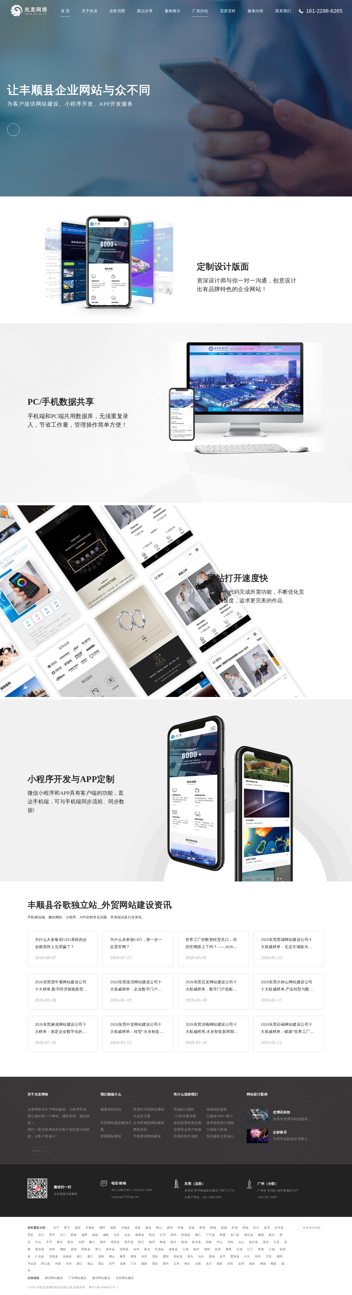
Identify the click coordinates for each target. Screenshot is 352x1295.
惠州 (170, 1227)
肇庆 (60, 1242)
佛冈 (102, 1227)
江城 (272, 1249)
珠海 (184, 1242)
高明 (280, 1256)
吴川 (41, 1235)
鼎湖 (74, 1249)
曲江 (80, 1263)
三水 (133, 1263)
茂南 (245, 1227)
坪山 (220, 1242)
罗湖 (235, 1227)
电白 (187, 1263)
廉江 (92, 1242)
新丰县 (196, 1242)
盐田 (218, 1249)
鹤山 (159, 1227)
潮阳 (207, 1249)
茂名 (266, 1242)
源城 (224, 1227)
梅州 (152, 1242)
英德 (261, 1249)
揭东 (252, 1263)
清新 (138, 1227)
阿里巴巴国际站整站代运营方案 (149, 1113)
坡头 (190, 1256)
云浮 (163, 1235)
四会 (155, 1263)
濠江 (80, 1256)
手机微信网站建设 (147, 1136)
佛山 (112, 1256)
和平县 (129, 1242)
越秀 (84, 1235)
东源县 (53, 1256)
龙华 (52, 1249)
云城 (239, 1249)
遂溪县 (173, 1249)
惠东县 (39, 1249)
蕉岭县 (178, 1256)
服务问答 (255, 11)
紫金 (148, 1227)
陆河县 (248, 1235)
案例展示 (173, 11)
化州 (258, 1256)
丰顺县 (90, 1227)
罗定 (31, 1235)
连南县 (67, 1256)
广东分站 (200, 11)
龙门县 (234, 1235)
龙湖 (123, 1263)
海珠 (113, 1227)
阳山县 (45, 1263)
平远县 (32, 1263)
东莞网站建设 (125, 1278)
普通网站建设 (111, 1136)
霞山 (101, 1263)
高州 (166, 1263)
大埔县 (125, 1227)
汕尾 (198, 1263)
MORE (37, 1151)
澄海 (230, 1242)
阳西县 (86, 1249)
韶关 (173, 1242)
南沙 (272, 1235)
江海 (185, 1249)
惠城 (212, 1256)
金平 (223, 1256)
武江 (256, 1227)
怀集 (181, 1227)
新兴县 (253, 1242)
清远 (155, 1256)
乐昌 (117, 1235)
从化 (128, 1235)
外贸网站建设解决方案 (116, 1126)
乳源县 (159, 1249)
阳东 (152, 1235)
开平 (49, 1242)
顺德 (163, 1242)
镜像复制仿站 (111, 1109)
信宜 (144, 1256)
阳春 (209, 1242)
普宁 (67, 1227)
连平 (112, 1263)
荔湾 (267, 1227)
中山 (38, 1242)
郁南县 (185, 1235)
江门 (250, 1249)
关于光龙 (89, 11)
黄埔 (133, 1256)
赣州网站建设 (101, 1278)
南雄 (95, 1235)
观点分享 (145, 11)
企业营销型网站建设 (149, 1123)
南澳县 (139, 1235)
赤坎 (230, 1263)
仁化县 (39, 1256)
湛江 (98, 1249)
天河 (69, 1263)
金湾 (241, 1263)
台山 (241, 1242)
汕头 (201, 1256)
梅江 (198, 1235)
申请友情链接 (312, 1227)
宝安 (269, 1256)
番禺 (229, 1249)
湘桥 (106, 1235)
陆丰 (71, 1242)
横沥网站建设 (54, 1278)
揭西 (144, 1263)
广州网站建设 (78, 1278)
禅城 (213, 1227)
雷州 (173, 1235)
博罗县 (115, 1242)
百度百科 (228, 11)
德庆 (220, 1263)
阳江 (141, 1242)
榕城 (74, 1235)
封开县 (279, 1227)
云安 (276, 1242)
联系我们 (283, 11)
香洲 (202, 1227)
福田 (78, 1227)
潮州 (103, 1242)
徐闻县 (124, 1249)
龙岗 (101, 1256)
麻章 (123, 1256)
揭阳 (261, 1235)
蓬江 (90, 1256)
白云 (247, 1256)
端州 (196, 1249)
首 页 (65, 11)
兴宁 (56, 1227)
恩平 (52, 1235)
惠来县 (234, 1256)
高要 (223, 1235)
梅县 (274, 1263)
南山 (90, 1263)
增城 (263, 1263)
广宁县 (210, 1235)
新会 (147, 1249)
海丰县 (110, 1249)
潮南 (63, 1249)
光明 (81, 1242)
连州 (136, 1249)
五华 (177, 1263)
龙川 (209, 1263)
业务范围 (117, 11)
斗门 (63, 1235)
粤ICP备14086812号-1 (103, 1287)
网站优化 (140, 1129)
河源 (58, 1263)
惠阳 (166, 1256)
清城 (191, 1227)
